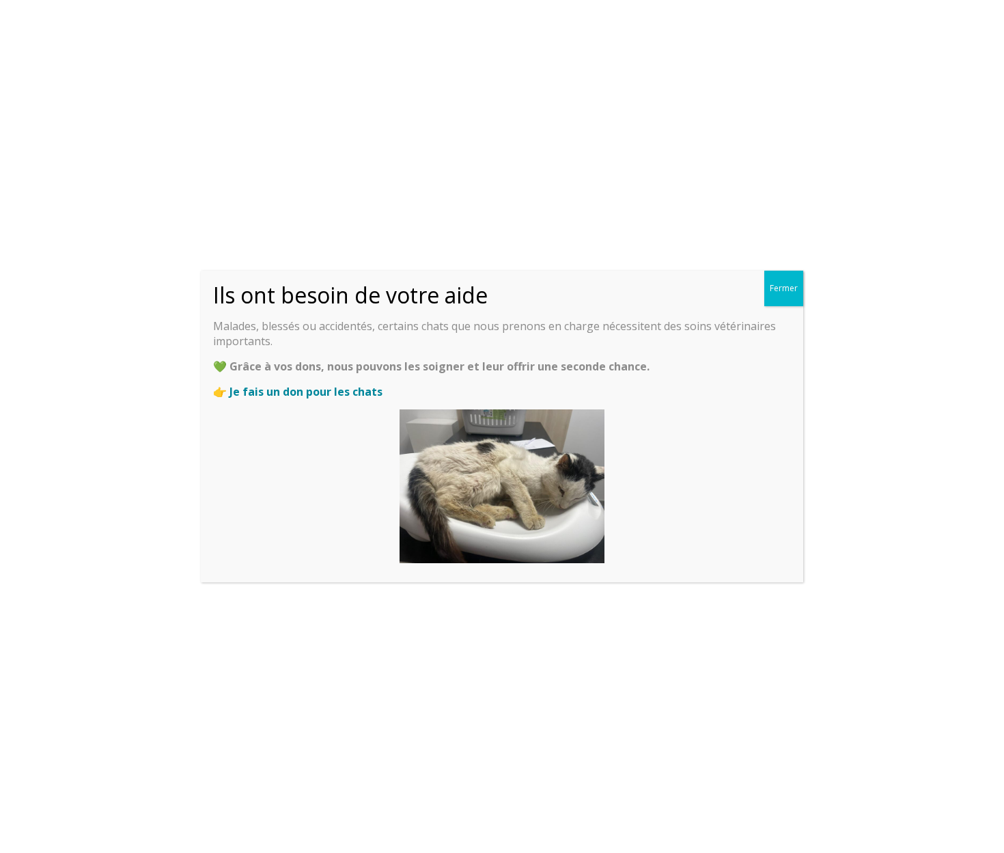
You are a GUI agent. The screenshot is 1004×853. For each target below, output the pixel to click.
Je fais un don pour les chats (305, 391)
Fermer (784, 288)
